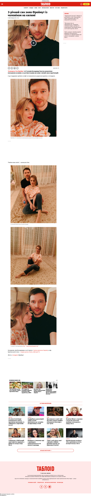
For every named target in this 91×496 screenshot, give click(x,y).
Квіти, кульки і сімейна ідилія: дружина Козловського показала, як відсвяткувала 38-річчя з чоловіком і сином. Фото (73, 34)
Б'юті (39, 7)
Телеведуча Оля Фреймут (16, 71)
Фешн (35, 7)
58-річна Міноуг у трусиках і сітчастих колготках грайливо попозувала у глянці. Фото (74, 421)
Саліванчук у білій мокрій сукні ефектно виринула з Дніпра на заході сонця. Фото (16, 443)
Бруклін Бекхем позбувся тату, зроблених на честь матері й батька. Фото (73, 442)
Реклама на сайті (32, 482)
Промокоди (60, 482)
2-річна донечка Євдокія (40, 350)
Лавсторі (52, 7)
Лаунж (66, 13)
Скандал (31, 7)
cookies (12, 494)
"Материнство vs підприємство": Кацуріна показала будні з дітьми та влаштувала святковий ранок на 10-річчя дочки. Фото (72, 26)
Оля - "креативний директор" (30, 346)
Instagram (15, 355)
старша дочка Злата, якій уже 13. (30, 352)
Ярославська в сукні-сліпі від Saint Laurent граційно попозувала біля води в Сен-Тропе (55, 421)
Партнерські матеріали (50, 482)
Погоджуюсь (3, 495)
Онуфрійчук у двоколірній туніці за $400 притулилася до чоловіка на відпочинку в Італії (36, 421)
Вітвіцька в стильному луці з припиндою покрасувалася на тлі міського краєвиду (36, 443)
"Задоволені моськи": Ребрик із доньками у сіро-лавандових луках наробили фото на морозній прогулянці (73, 18)
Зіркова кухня (45, 7)
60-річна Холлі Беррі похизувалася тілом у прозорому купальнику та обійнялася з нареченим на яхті (16, 422)
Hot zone (57, 7)
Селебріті (26, 7)
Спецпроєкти (64, 7)
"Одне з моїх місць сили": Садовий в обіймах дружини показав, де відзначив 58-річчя (54, 443)
